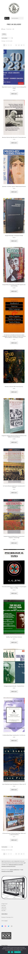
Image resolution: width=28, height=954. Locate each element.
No (12, 952)
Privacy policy (17, 952)
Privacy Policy (4, 945)
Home (4, 29)
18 (16, 45)
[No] (26, 950)
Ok (9, 952)
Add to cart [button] (14, 93)
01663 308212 (4, 913)
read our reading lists (14, 869)
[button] (8, 18)
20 (21, 45)
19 (18, 45)
